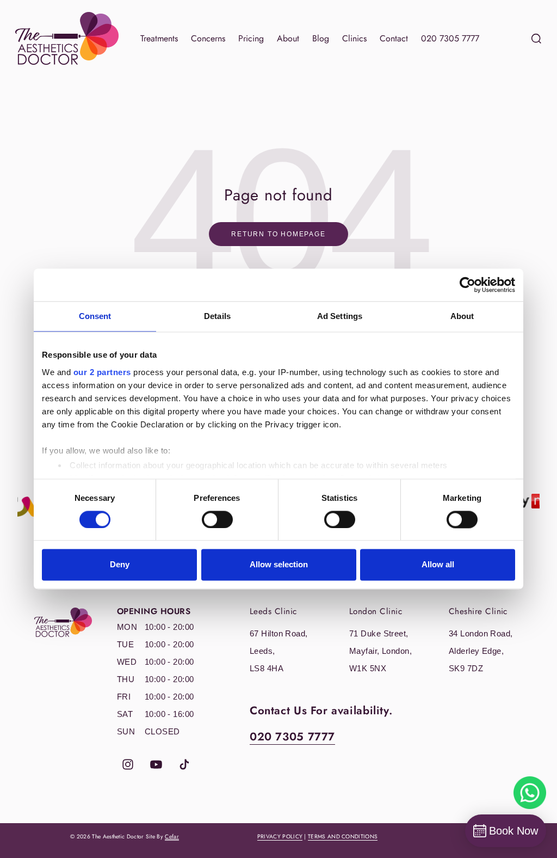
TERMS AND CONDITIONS (342, 836)
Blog (320, 38)
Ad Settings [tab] (339, 316)
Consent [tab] (95, 316)
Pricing (251, 38)
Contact (394, 38)
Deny (119, 564)
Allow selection (279, 564)
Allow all (438, 564)
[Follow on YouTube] (156, 764)
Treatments (159, 38)
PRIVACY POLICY (279, 836)
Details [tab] (217, 316)
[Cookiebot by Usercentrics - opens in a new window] (467, 285)
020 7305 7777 (450, 38)
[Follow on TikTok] (184, 764)
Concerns (208, 38)
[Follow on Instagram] (127, 764)
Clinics (354, 38)
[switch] (217, 519)
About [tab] (462, 316)
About (288, 38)
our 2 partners (102, 372)
